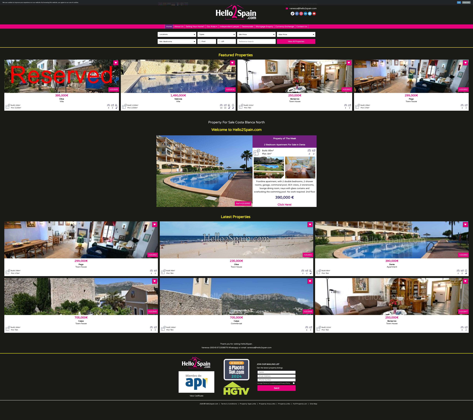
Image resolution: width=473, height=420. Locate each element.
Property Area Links (267, 404)
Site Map (313, 404)
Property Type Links (248, 404)
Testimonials (247, 26)
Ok (459, 2)
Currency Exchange (285, 26)
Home (169, 26)
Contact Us (301, 26)
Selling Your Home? (195, 26)
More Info (466, 2)
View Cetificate (196, 396)
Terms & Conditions (229, 404)
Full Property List (300, 404)
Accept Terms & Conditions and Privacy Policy (273, 383)
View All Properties (296, 41)
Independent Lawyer (229, 26)
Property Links (284, 404)
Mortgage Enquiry (264, 26)
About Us (178, 26)
